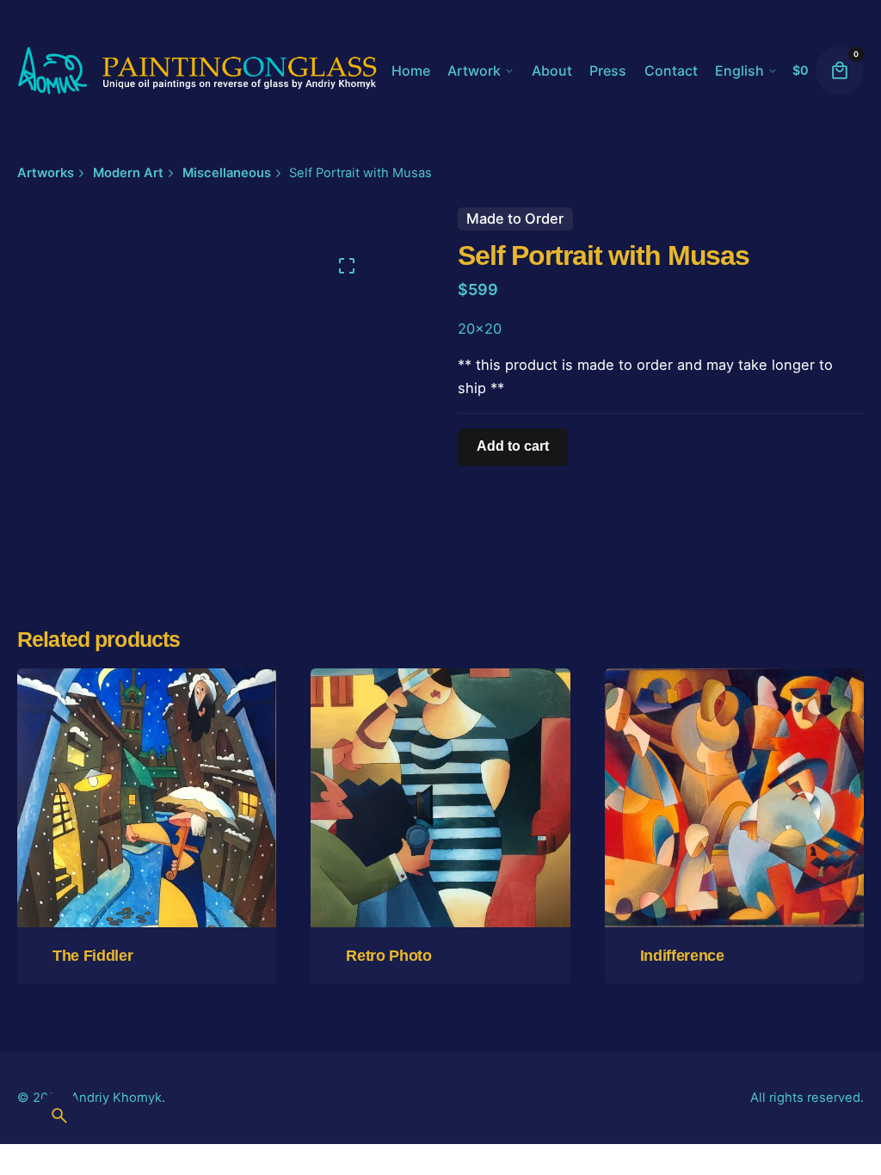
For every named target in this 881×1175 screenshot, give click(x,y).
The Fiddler (92, 955)
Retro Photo (388, 955)
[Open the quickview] (76, 724)
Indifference (682, 955)
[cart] (840, 70)
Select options (147, 882)
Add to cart (440, 882)
